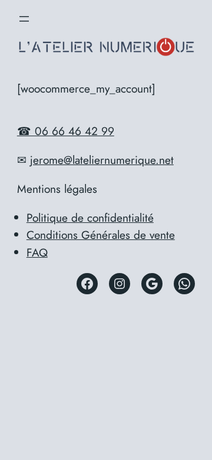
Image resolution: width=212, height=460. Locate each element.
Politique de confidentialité (90, 217)
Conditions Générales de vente (100, 234)
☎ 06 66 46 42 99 (65, 131)
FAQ (37, 252)
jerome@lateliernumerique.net (102, 160)
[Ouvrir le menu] (24, 19)
